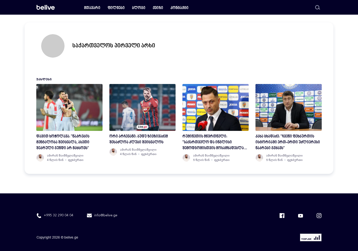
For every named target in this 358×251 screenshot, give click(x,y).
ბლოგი (138, 8)
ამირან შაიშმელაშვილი (65, 155)
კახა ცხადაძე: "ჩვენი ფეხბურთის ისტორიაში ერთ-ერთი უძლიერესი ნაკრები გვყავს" (287, 142)
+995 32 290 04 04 (58, 215)
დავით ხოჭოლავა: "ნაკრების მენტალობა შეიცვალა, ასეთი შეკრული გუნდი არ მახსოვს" (62, 142)
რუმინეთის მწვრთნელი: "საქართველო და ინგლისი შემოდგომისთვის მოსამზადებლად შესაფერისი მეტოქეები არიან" (214, 143)
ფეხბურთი (76, 160)
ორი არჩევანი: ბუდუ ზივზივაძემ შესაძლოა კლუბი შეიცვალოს (138, 140)
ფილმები (116, 8)
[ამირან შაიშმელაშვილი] (40, 158)
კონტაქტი (179, 8)
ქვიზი (158, 8)
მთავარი (92, 8)
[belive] (46, 7)
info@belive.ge (105, 215)
